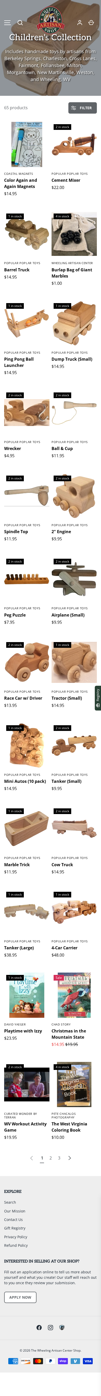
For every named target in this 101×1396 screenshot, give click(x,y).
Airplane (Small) (68, 615)
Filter (85, 107)
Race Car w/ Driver (23, 698)
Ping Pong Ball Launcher (19, 362)
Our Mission (14, 1211)
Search (10, 1202)
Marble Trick (17, 864)
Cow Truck (62, 864)
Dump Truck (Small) (72, 359)
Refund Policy (16, 1245)
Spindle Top (16, 531)
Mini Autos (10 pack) (25, 781)
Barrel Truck (17, 270)
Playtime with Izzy (23, 1031)
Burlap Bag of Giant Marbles (72, 273)
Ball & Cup (62, 448)
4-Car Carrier (64, 948)
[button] (20, 22)
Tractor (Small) (67, 698)
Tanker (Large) (19, 948)
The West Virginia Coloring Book (69, 1127)
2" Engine (61, 531)
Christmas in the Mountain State (69, 1034)
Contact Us (13, 1219)
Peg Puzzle (15, 615)
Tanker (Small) (66, 781)
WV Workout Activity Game (25, 1127)
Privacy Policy (15, 1236)
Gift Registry (14, 1228)
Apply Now (20, 1297)
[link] (31, 1158)
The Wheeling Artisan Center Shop (56, 1350)
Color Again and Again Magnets (20, 183)
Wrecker (12, 448)
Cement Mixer (66, 180)
